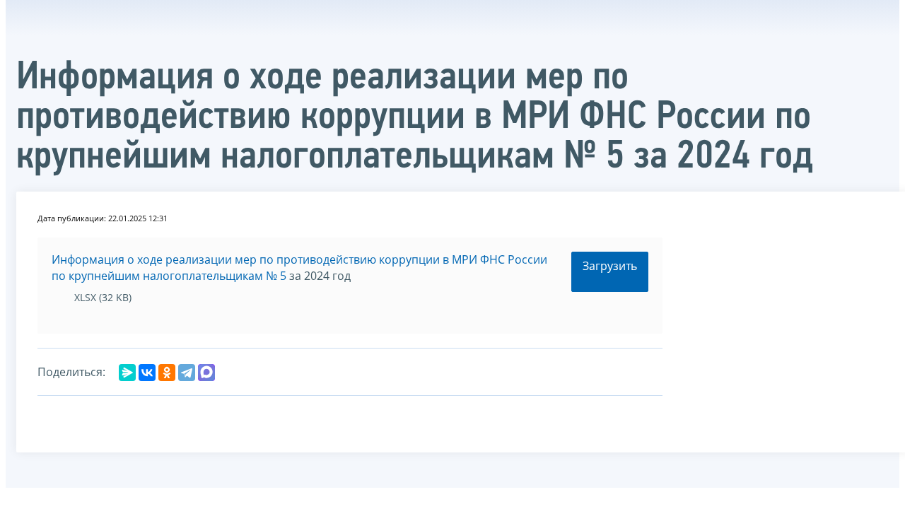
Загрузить (610, 266)
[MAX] (206, 372)
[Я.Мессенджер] (127, 372)
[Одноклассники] (166, 372)
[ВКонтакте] (147, 372)
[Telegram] (186, 372)
